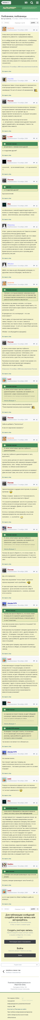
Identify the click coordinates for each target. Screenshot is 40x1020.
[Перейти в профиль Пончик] (4, 102)
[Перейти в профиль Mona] (4, 528)
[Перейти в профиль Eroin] (4, 162)
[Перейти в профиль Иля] (4, 205)
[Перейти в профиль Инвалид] (4, 226)
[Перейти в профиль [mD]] (4, 380)
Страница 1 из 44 (20, 23)
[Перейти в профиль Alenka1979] (4, 604)
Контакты (10, 1009)
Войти (20, 955)
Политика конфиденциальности (19, 982)
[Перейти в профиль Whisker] (4, 265)
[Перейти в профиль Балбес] (4, 865)
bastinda (8, 18)
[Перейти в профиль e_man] (4, 137)
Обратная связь (20, 985)
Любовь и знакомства (30, 18)
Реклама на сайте (20, 1009)
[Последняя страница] (37, 22)
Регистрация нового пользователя (20, 942)
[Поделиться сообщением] (36, 30)
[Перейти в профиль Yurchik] (4, 79)
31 (37, 964)
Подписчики (18, 964)
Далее (33, 22)
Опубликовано (18, 30)
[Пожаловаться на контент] (34, 30)
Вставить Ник (6, 71)
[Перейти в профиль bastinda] (4, 29)
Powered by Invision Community (20, 989)
